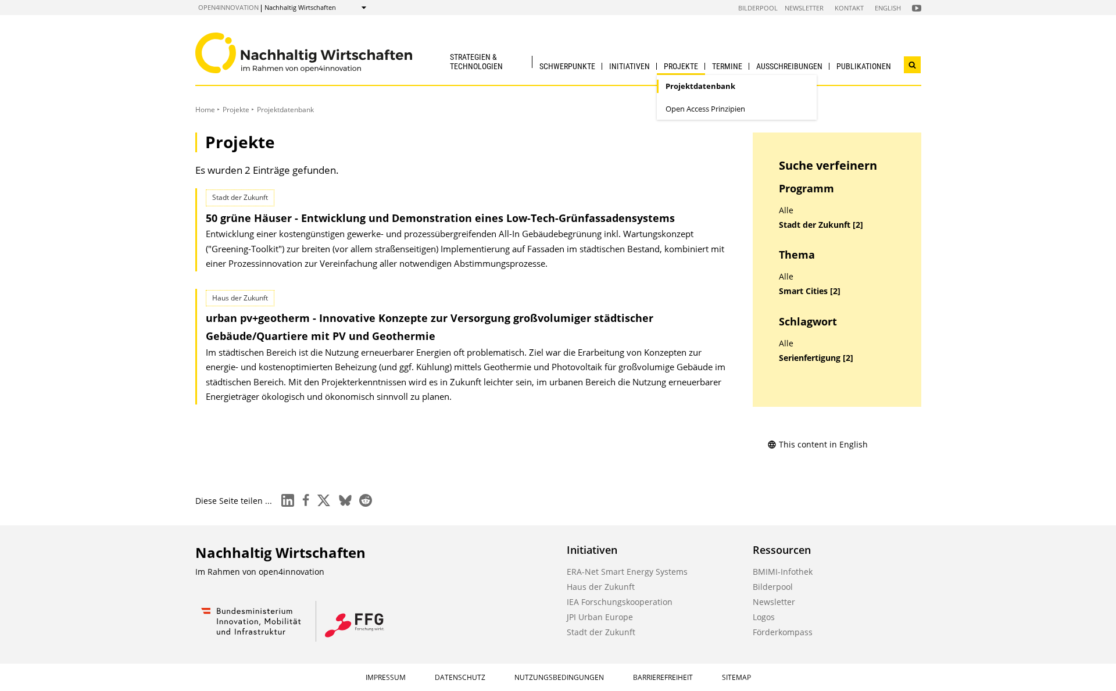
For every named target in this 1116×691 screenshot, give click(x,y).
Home (205, 109)
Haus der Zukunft (601, 586)
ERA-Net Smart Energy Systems (627, 571)
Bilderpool (758, 7)
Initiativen (629, 66)
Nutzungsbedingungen (559, 677)
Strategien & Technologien (476, 61)
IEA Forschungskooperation (620, 601)
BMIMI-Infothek (783, 571)
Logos (764, 616)
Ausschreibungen (789, 66)
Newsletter (804, 7)
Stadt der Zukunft (601, 632)
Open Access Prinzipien (705, 108)
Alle (786, 210)
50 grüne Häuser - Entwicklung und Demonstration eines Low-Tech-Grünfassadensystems (440, 218)
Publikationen (863, 66)
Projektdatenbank (700, 86)
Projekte (681, 66)
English (888, 7)
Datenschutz (460, 677)
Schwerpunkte (567, 66)
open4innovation (228, 7)
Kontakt (849, 7)
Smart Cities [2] (809, 291)
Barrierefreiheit (663, 677)
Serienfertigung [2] (816, 358)
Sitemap (736, 677)
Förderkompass (783, 632)
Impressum (386, 677)
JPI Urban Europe (600, 616)
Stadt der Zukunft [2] (821, 225)
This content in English (823, 444)
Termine (727, 66)
